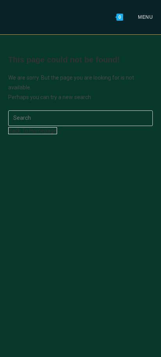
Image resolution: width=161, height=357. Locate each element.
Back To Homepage (33, 131)
